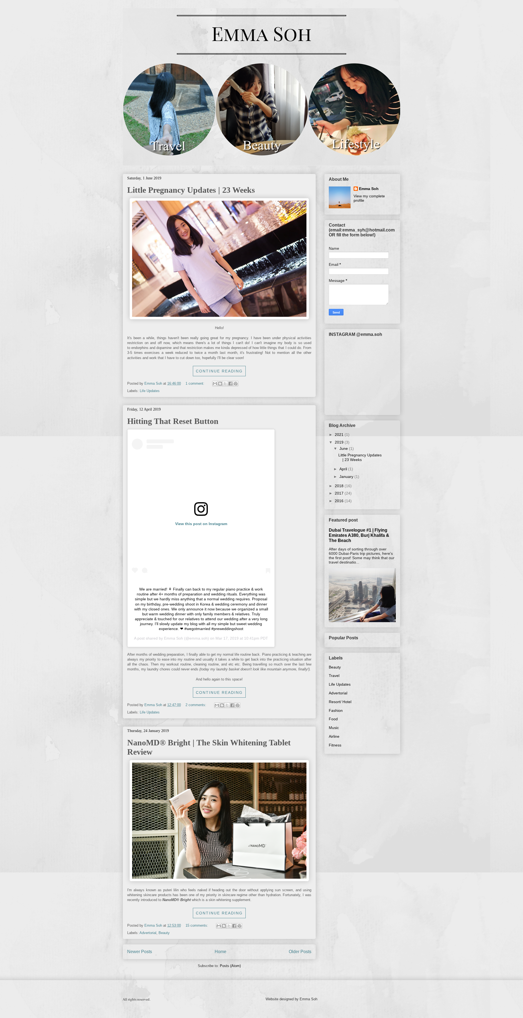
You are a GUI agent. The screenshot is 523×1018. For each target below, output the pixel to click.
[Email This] (215, 383)
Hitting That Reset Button (172, 421)
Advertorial (147, 933)
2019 (340, 442)
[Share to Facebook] (230, 383)
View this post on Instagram (201, 524)
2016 (340, 501)
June (344, 448)
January (346, 476)
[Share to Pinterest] (235, 383)
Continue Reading (219, 371)
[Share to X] (225, 383)
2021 (340, 434)
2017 (340, 493)
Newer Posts (139, 951)
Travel (334, 675)
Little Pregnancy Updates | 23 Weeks (191, 189)
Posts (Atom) (230, 966)
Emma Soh (173, 638)
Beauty (164, 933)
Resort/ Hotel (340, 702)
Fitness (335, 745)
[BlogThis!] (220, 383)
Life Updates (150, 391)
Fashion (336, 710)
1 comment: (195, 383)
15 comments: (197, 925)
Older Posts (300, 951)
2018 (340, 486)
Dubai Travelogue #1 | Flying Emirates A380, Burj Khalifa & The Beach (359, 535)
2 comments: (196, 705)
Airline (334, 736)
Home (220, 951)
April (343, 469)
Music (334, 727)
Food (333, 719)
